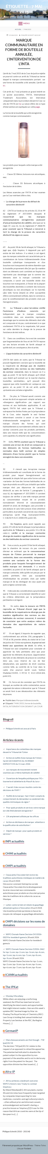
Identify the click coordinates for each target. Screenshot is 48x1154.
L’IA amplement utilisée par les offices (22, 816)
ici (4, 85)
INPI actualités (14, 841)
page (37, 107)
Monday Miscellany (14, 996)
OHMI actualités (15, 853)
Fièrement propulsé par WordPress (17, 1145)
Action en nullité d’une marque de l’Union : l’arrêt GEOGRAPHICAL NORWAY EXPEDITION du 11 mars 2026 (22, 761)
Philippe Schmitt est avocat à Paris (21, 728)
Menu (26, 23)
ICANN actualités (16, 974)
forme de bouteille (33, 703)
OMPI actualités (15, 865)
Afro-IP (10, 1071)
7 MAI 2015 (18, 703)
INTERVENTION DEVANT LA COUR (25, 706)
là (20, 104)
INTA (5, 706)
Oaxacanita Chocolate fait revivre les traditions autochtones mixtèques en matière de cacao (23, 878)
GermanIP (11, 1030)
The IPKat (11, 987)
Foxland (27, 1148)
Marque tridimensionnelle (27, 700)
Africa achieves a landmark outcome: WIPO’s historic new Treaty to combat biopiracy (20, 1083)
